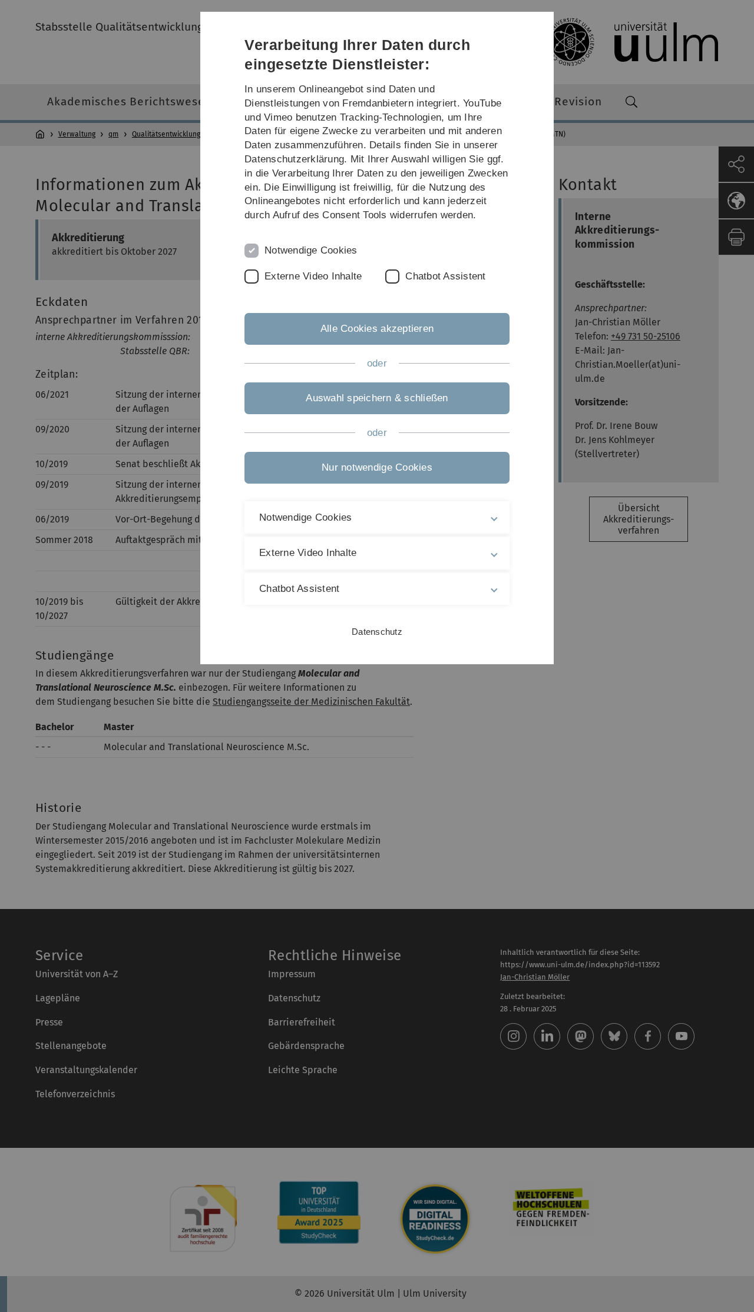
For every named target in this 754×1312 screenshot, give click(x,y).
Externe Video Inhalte (313, 276)
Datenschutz (377, 632)
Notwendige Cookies (311, 250)
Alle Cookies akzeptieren (377, 328)
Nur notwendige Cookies (377, 467)
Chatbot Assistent (445, 276)
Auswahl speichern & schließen (377, 398)
